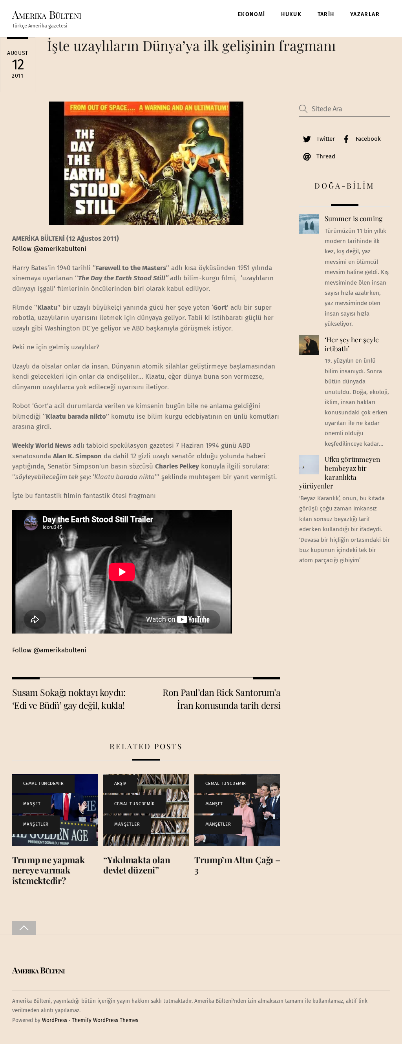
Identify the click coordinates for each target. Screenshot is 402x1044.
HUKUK (291, 14)
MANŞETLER (36, 824)
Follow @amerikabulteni (49, 249)
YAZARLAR (365, 14)
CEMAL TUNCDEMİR (43, 783)
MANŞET (31, 803)
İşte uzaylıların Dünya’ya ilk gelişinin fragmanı (191, 45)
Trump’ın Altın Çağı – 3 (237, 865)
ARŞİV (120, 783)
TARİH (326, 14)
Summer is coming (353, 218)
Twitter (325, 138)
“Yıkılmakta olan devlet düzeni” (136, 865)
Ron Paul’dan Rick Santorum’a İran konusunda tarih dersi (221, 698)
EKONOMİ (251, 14)
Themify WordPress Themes (105, 1020)
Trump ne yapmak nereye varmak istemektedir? (48, 870)
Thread (325, 156)
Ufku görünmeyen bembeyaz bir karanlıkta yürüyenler (339, 472)
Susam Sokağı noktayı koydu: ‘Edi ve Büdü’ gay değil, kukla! (68, 698)
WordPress (54, 1020)
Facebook (367, 138)
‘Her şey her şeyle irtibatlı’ (352, 344)
